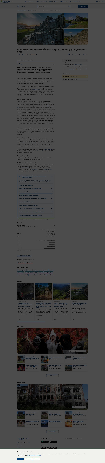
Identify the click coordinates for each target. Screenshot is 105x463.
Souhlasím (20, 459)
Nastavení (36, 459)
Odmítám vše (29, 459)
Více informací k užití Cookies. (34, 455)
